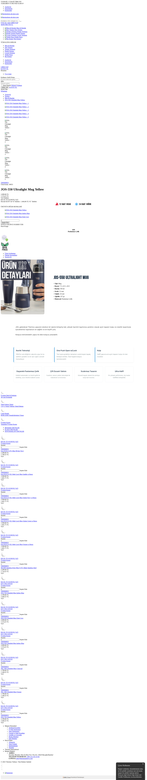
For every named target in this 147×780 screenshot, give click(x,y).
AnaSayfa (8, 7)
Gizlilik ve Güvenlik (15, 735)
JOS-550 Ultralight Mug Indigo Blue (12, 643)
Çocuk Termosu (21, 35)
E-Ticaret (68, 777)
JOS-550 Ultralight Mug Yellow (15, 100)
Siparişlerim (8, 9)
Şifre (2, 81)
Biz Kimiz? (17, 39)
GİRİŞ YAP (4, 67)
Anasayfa (8, 94)
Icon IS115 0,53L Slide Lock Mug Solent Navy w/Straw (18, 498)
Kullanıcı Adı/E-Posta (8, 77)
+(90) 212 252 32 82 (33, 757)
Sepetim (11, 747)
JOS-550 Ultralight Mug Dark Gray (12, 618)
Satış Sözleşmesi (14, 731)
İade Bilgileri (13, 738)
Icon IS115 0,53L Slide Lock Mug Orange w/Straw (17, 544)
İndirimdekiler (13, 746)
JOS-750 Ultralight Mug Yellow (11, 717)
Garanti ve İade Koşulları (17, 733)
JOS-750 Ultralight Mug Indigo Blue (12, 593)
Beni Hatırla (7, 85)
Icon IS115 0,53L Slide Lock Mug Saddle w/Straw (17, 474)
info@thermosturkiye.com (24, 758)
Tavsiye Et (8, 257)
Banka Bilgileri (13, 737)
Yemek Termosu (22, 32)
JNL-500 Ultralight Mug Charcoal (11, 668)
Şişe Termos (18, 30)
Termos (7, 96)
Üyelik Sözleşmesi (14, 729)
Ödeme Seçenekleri (11, 255)
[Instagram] (9, 773)
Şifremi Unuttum (16, 85)
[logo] (73, 14)
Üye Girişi (8, 74)
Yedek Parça (18, 37)
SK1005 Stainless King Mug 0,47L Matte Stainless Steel (18, 568)
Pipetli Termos (20, 33)
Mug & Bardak (21, 28)
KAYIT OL (4, 69)
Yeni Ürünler (13, 744)
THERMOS (5, 183)
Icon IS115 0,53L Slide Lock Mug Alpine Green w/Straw (19, 521)
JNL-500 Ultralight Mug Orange (11, 692)
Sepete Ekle (5, 222)
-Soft (64, 777)
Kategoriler (8, 10)
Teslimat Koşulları (14, 728)
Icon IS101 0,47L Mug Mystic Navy (12, 451)
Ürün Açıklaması (10, 253)
